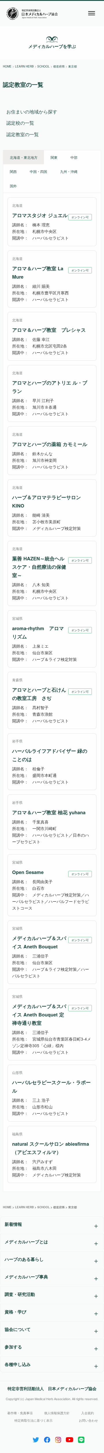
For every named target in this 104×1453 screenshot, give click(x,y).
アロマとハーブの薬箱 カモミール (49, 444)
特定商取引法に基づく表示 (33, 1420)
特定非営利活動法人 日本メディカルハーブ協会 (52, 1388)
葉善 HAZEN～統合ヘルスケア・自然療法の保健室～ (39, 566)
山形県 (17, 1072)
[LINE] (81, 1438)
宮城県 (17, 618)
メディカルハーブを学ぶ (52, 46)
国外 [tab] (13, 185)
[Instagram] (58, 1438)
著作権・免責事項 (20, 1412)
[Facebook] (47, 1438)
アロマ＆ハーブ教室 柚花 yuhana (49, 812)
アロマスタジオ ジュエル (40, 215)
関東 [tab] (54, 157)
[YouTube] (69, 1438)
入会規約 (87, 1412)
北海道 (17, 205)
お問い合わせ (88, 1420)
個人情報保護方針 (57, 1412)
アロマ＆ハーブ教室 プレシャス (49, 329)
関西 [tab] (13, 171)
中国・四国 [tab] (38, 171)
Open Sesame (28, 872)
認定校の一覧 (20, 122)
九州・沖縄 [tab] (68, 171)
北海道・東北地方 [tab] (24, 157)
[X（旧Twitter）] (36, 1438)
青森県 (17, 679)
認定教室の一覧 (22, 134)
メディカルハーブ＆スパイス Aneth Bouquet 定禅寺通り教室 (39, 1014)
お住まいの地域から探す (31, 111)
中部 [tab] (73, 157)
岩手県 (17, 740)
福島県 (17, 1133)
